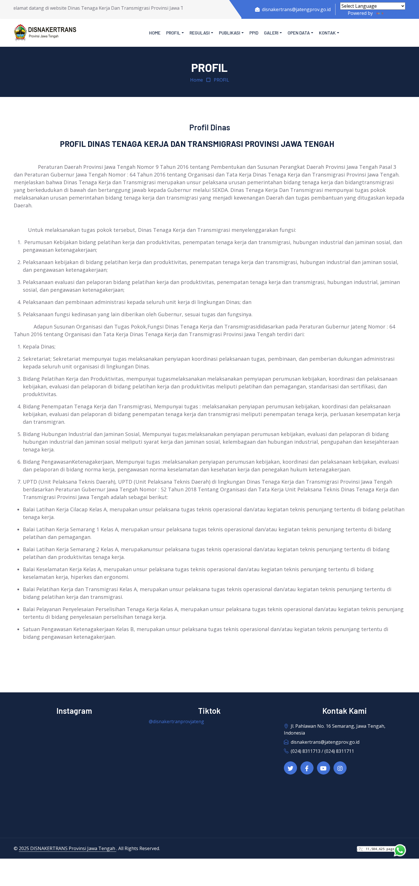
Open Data (299, 32)
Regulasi (200, 32)
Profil (173, 32)
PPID (253, 32)
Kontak (327, 32)
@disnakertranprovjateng (176, 721)
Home (154, 32)
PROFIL (221, 80)
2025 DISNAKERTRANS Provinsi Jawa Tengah (67, 848)
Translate (395, 13)
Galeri (271, 32)
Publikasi (229, 32)
